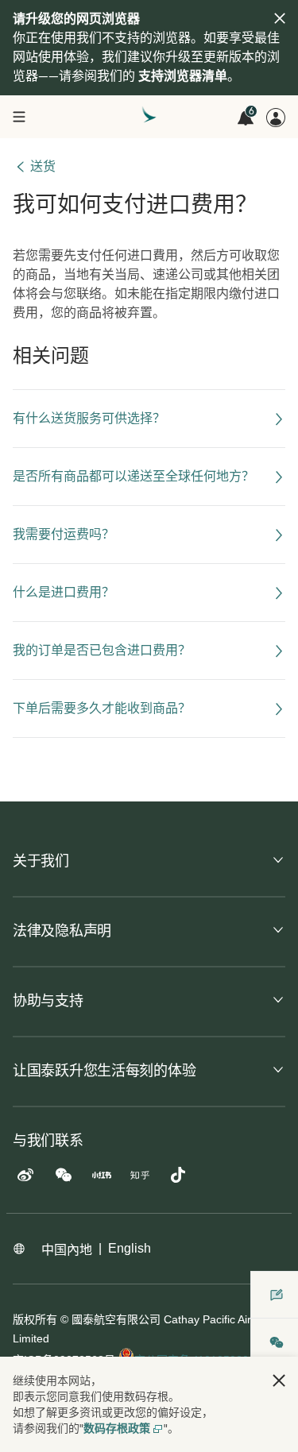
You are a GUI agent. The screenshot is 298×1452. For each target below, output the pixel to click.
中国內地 (66, 1250)
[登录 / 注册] (275, 117)
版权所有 (35, 1319)
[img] (279, 18)
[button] (279, 1380)
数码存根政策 (116, 1428)
